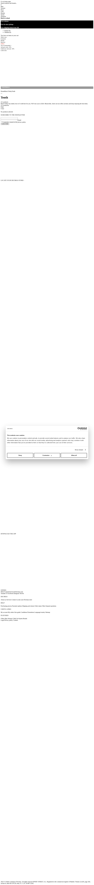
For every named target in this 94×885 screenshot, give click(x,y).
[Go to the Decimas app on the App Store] (47, 519)
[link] (4, 50)
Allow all (74, 455)
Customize (46, 455)
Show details (79, 450)
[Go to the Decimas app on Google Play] (47, 491)
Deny (20, 455)
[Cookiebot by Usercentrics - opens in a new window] (79, 428)
